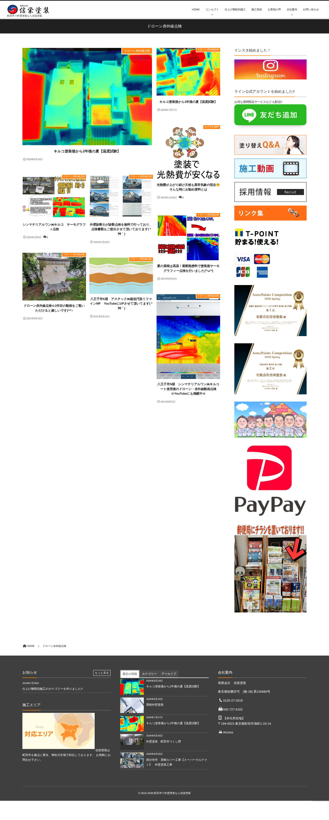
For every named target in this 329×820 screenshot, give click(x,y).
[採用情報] (270, 199)
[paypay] (270, 517)
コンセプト (212, 9)
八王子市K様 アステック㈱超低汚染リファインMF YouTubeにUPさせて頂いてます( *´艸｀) (121, 303)
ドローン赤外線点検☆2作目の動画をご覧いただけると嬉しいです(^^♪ (54, 308)
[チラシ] (270, 613)
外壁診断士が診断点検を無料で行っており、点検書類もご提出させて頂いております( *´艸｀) (121, 229)
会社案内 (292, 9)
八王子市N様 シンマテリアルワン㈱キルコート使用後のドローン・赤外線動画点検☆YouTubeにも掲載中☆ (188, 388)
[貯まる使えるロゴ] (256, 247)
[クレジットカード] (252, 279)
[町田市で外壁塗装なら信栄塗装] (30, 9)
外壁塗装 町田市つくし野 (163, 741)
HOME (196, 9)
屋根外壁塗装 (156, 704)
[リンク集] (270, 221)
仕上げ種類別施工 (235, 9)
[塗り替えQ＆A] (270, 152)
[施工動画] (270, 176)
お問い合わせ (311, 9)
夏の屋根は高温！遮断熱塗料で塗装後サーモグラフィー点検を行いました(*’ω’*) (188, 268)
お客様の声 (274, 9)
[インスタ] (270, 77)
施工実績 (256, 9)
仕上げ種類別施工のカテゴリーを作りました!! (52, 688)
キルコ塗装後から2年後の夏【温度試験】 (87, 151)
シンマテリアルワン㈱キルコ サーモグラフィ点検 (54, 227)
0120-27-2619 (233, 700)
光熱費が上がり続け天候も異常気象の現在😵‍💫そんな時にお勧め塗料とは (188, 187)
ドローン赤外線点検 (137, 50)
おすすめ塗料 (211, 127)
